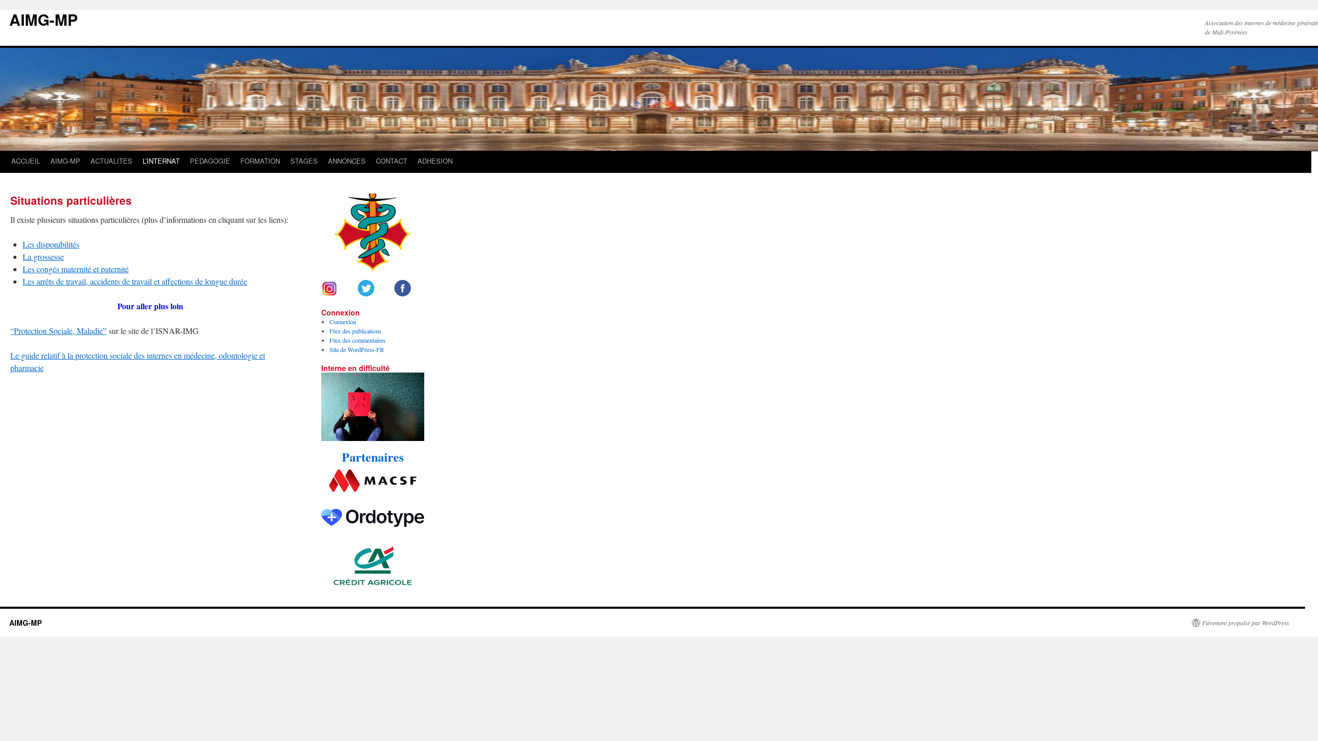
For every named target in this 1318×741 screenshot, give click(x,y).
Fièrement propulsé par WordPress (1245, 623)
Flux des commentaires (358, 340)
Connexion (343, 321)
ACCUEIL (25, 161)
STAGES (304, 161)
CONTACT (391, 161)
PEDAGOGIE (210, 161)
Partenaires (373, 457)
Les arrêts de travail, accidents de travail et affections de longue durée (135, 281)
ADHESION (435, 161)
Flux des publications (355, 331)
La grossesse (43, 256)
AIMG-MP (43, 19)
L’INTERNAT (161, 161)
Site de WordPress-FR (357, 349)
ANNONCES (347, 161)
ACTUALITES (111, 161)
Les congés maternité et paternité (76, 268)
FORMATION (260, 161)
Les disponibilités (51, 244)
